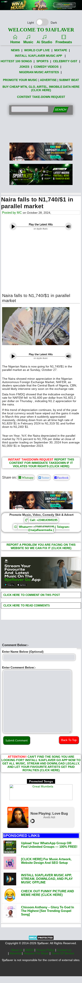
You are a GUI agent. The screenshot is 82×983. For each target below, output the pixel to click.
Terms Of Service (62, 953)
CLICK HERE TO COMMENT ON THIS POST (31, 595)
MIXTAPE (60, 50)
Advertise (15, 953)
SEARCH (60, 109)
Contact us (64, 950)
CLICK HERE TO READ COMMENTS (26, 605)
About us (17, 950)
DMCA (29, 950)
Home (15, 42)
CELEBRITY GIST (65, 61)
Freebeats (64, 42)
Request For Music (37, 953)
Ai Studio (44, 42)
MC (19, 212)
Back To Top (69, 740)
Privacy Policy (45, 950)
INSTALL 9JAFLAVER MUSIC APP (38, 55)
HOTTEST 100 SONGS (16, 61)
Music (28, 42)
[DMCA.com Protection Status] (41, 939)
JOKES (24, 66)
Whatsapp (27, 477)
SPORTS (42, 61)
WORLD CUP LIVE (37, 50)
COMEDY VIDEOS (46, 66)
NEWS (15, 50)
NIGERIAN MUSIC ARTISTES (39, 72)
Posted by (9, 212)
